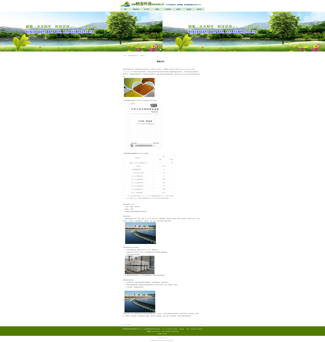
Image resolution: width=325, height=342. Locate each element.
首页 (125, 55)
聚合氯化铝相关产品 (132, 55)
